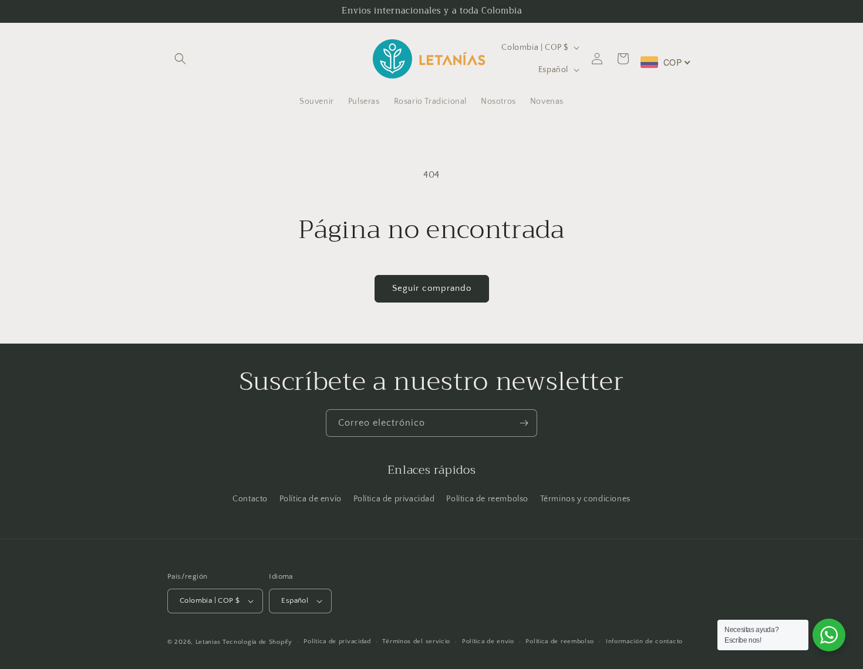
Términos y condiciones (585, 499)
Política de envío (310, 499)
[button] (180, 59)
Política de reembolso (487, 499)
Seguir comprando (431, 288)
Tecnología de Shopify (257, 642)
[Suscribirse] (524, 423)
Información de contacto (644, 641)
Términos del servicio (416, 641)
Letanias (208, 642)
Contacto (250, 499)
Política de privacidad (394, 499)
